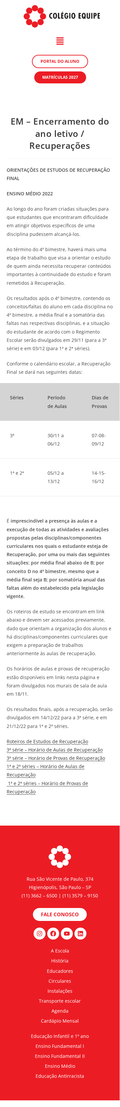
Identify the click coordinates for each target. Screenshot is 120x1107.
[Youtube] (67, 934)
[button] (59, 41)
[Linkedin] (80, 934)
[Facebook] (53, 934)
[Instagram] (40, 934)
